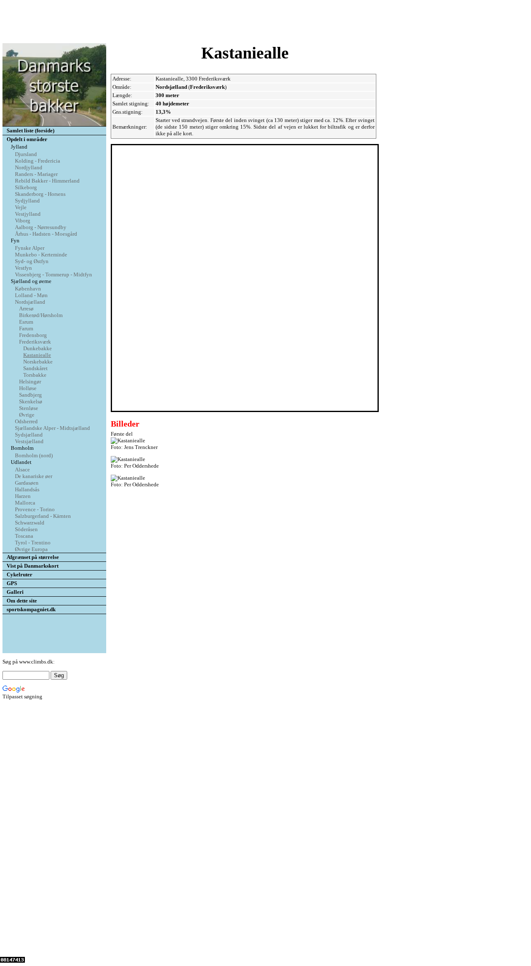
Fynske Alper (29, 248)
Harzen (23, 496)
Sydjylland (27, 201)
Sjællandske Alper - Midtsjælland (52, 428)
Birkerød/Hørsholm (41, 315)
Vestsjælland (29, 441)
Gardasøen (27, 483)
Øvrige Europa (31, 549)
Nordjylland (28, 167)
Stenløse (28, 408)
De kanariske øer (33, 476)
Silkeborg (26, 187)
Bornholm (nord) (34, 455)
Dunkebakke (37, 348)
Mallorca (25, 503)
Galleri (15, 592)
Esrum (26, 322)
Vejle (21, 207)
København (28, 288)
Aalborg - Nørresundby (40, 227)
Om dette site (22, 601)
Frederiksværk (35, 342)
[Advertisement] (265, 22)
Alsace (22, 469)
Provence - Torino (35, 509)
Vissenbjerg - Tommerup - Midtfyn (53, 274)
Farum (26, 328)
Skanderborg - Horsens (40, 194)
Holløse (28, 388)
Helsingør (30, 381)
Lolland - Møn (31, 295)
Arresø (26, 308)
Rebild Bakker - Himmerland (47, 181)
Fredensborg (33, 335)
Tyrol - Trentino (33, 542)
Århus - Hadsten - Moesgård (46, 234)
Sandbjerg (30, 395)
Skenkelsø (30, 401)
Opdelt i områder (27, 139)
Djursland (26, 154)
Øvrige (26, 415)
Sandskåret (35, 368)
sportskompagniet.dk (31, 609)
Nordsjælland (30, 302)
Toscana (24, 536)
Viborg (22, 220)
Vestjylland (28, 214)
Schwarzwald (29, 523)
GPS (12, 583)
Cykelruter (19, 574)
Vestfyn (23, 268)
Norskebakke (38, 362)
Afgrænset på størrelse (33, 557)
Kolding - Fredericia (37, 161)
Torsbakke (34, 375)
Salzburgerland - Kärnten (43, 516)
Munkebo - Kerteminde (41, 254)
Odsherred (26, 421)
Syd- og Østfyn (32, 261)
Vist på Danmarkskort (32, 566)
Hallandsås (27, 489)
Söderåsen (26, 529)
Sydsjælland (29, 435)
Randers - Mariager (36, 174)
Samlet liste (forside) (30, 130)
